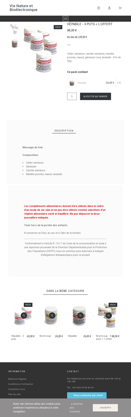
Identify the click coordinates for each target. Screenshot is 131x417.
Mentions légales (17, 379)
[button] (24, 315)
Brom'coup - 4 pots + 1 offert (104, 337)
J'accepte (105, 407)
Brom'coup (45, 335)
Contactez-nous (16, 389)
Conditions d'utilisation (20, 384)
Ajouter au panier (96, 96)
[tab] (64, 130)
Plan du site (14, 394)
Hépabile (72, 335)
